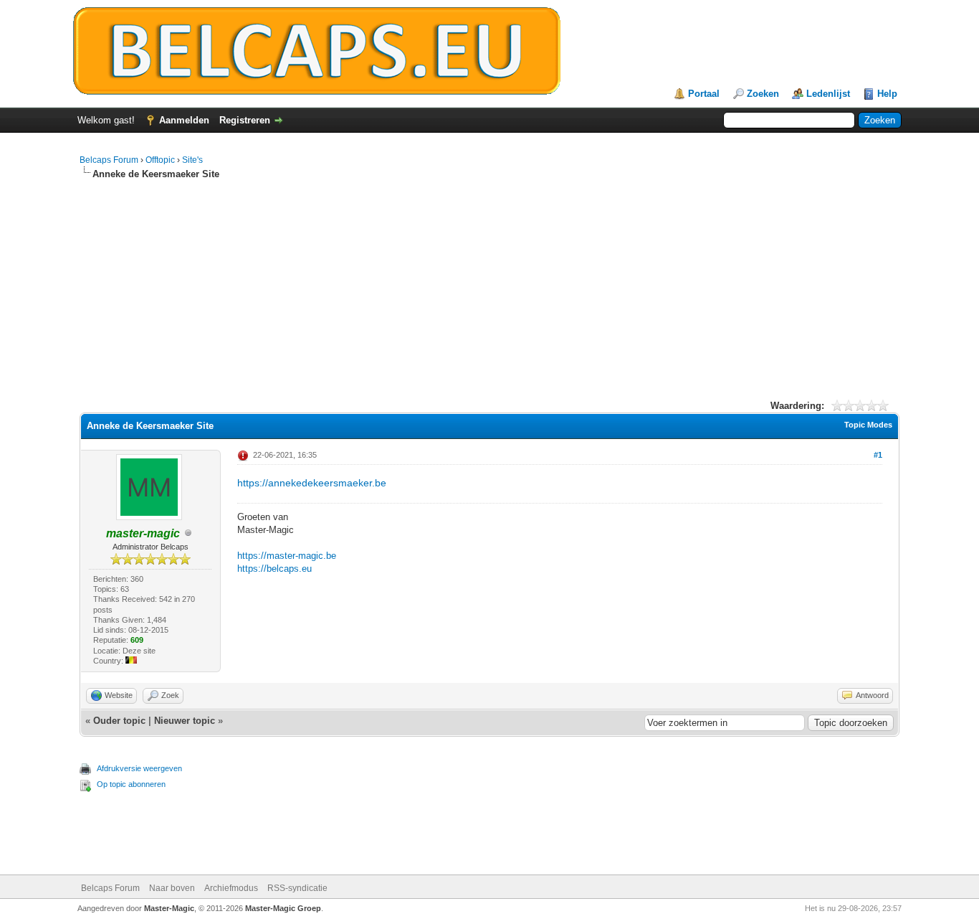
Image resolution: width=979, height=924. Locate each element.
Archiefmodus (231, 888)
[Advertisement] (489, 294)
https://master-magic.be (286, 555)
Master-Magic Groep (283, 908)
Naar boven (172, 888)
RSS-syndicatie (297, 888)
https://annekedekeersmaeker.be (311, 483)
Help (887, 93)
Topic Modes (868, 424)
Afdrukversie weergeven (139, 768)
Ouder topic (119, 720)
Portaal (704, 93)
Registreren (244, 120)
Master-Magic (169, 908)
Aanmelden (184, 120)
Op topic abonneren (131, 784)
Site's (192, 160)
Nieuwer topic (184, 720)
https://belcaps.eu (274, 568)
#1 (878, 455)
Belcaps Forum (109, 160)
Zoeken (763, 93)
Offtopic (160, 160)
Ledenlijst (828, 93)
